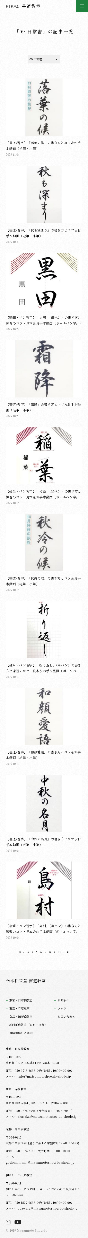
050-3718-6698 (25, 1070)
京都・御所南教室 (21, 1017)
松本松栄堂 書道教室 (26, 980)
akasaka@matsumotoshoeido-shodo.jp (47, 1116)
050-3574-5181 (25, 1151)
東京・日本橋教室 (21, 1000)
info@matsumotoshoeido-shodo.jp (44, 1076)
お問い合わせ (66, 1017)
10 (59, 952)
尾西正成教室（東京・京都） (28, 1025)
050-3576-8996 (25, 1111)
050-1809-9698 (25, 1203)
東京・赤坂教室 (19, 1008)
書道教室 (23, 6)
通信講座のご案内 (21, 1033)
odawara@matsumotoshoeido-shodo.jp (47, 1208)
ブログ (62, 1008)
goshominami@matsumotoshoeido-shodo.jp (40, 1162)
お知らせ (63, 1000)
